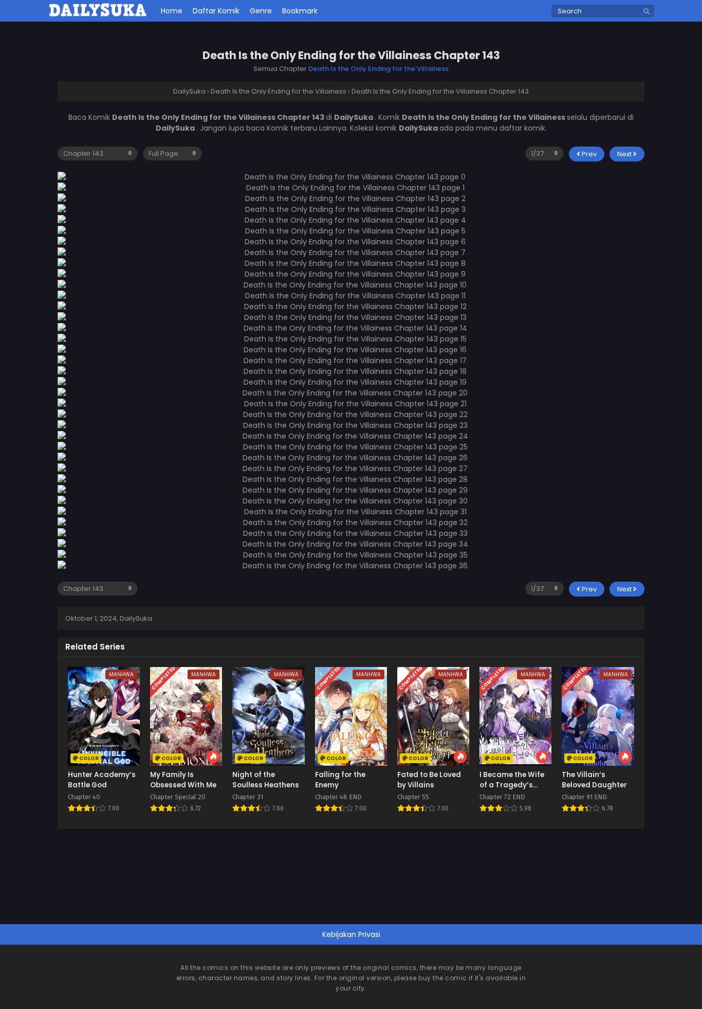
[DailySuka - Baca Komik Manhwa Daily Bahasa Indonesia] (98, 15)
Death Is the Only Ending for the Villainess (378, 69)
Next (625, 154)
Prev (588, 154)
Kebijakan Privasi (351, 934)
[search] (646, 12)
